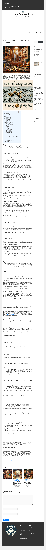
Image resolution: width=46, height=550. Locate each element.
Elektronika (15, 32)
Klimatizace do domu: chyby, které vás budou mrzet (12, 6)
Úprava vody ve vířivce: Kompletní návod (37, 58)
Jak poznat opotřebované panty (8, 113)
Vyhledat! (40, 41)
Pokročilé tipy (7, 128)
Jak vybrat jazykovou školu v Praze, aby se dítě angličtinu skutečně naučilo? (38, 49)
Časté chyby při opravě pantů (8, 132)
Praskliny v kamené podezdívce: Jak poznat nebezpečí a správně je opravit (38, 98)
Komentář (4, 494)
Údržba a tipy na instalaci (9, 131)
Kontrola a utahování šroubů (9, 124)
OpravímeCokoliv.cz (23, 14)
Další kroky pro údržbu (8, 121)
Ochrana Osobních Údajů (31, 533)
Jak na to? (7, 127)
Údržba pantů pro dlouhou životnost (8, 122)
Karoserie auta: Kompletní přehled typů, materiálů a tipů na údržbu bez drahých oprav (38, 119)
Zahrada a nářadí (31, 32)
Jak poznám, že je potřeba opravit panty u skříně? (12, 136)
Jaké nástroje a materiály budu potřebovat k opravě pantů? (13, 137)
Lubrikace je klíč (8, 120)
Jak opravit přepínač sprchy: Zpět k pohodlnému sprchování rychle (17, 483)
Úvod (4, 32)
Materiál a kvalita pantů (8, 130)
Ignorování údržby (8, 134)
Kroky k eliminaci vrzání (7, 118)
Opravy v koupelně (16, 480)
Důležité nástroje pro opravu (7, 116)
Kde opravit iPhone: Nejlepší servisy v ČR (9, 460)
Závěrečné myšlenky (6, 141)
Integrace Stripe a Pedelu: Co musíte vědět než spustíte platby (38, 104)
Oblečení (20, 32)
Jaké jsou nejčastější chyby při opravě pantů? (11, 139)
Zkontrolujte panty (8, 119)
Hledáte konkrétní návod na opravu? (38, 39)
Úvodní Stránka (30, 527)
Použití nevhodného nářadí (9, 133)
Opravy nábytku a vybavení (26, 481)
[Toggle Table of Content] (19, 112)
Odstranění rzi (7, 125)
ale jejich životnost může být (10, 314)
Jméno (4, 507)
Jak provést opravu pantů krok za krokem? (11, 138)
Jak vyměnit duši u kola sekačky (9, 7)
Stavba (27, 32)
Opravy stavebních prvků (23, 538)
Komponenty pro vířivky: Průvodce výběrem (37, 75)
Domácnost (8, 32)
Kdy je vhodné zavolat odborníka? (10, 140)
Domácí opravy (15, 479)
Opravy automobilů (22, 530)
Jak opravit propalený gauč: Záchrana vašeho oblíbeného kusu (27, 483)
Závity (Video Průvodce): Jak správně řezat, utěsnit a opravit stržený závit (38, 93)
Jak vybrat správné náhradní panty (8, 129)
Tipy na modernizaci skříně (7, 126)
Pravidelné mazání (8, 123)
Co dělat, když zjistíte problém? (9, 115)
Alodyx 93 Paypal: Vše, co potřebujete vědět (11, 3)
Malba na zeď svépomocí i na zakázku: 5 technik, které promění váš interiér (38, 114)
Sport (23, 32)
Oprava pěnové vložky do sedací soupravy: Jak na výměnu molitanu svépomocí (38, 109)
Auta (12, 32)
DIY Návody (37, 32)
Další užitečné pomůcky (9, 117)
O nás (41, 32)
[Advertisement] (23, 25)
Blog (29, 528)
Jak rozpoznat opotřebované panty (10, 114)
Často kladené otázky (7, 135)
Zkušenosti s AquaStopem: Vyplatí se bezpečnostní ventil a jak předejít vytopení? (38, 88)
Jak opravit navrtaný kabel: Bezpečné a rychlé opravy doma (7, 481)
